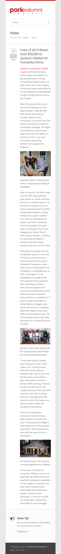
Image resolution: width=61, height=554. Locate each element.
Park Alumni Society (37, 546)
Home (25, 37)
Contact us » (23, 531)
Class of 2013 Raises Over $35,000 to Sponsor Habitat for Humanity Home (34, 56)
